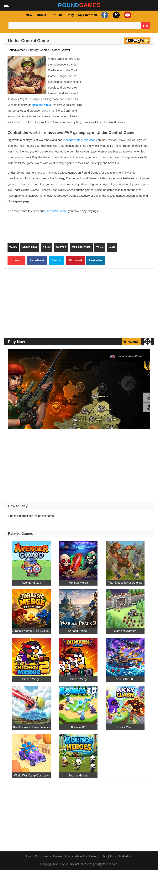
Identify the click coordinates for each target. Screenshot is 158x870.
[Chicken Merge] (78, 654)
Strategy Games (38, 49)
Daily (70, 15)
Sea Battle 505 (125, 678)
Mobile (41, 15)
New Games (43, 856)
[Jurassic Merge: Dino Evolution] (31, 606)
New (29, 15)
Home (29, 856)
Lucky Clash (125, 727)
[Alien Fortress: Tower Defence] (31, 702)
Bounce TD (78, 727)
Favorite (133, 341)
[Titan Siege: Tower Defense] (125, 558)
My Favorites (87, 15)
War (112, 247)
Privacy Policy (98, 856)
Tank (99, 247)
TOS (113, 856)
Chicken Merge (78, 678)
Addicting (29, 247)
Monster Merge (78, 582)
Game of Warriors (125, 630)
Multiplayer (81, 247)
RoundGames (16, 49)
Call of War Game (55, 211)
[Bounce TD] (78, 702)
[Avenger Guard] (31, 558)
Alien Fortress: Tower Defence (31, 727)
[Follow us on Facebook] (104, 15)
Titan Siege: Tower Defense (125, 582)
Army (46, 247)
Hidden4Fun (125, 856)
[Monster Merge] (78, 558)
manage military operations (80, 140)
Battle (61, 247)
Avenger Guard (31, 582)
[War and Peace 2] (78, 606)
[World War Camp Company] (31, 751)
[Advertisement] (118, 84)
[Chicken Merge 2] (31, 654)
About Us (81, 856)
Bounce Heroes (78, 775)
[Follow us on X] (115, 15)
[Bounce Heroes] (78, 751)
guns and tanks (41, 104)
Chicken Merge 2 (31, 678)
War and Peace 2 (78, 630)
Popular (56, 15)
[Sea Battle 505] (125, 654)
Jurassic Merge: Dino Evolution (31, 630)
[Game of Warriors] (125, 606)
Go (145, 26)
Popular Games (63, 856)
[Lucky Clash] (125, 702)
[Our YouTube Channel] (127, 15)
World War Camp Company (31, 775)
